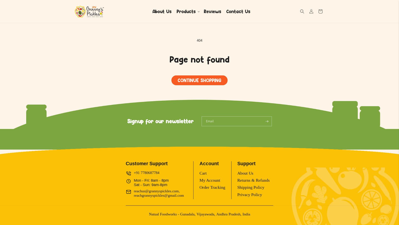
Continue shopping (199, 80)
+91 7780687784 (146, 173)
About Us (245, 173)
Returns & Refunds (253, 180)
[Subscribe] (267, 121)
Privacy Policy (249, 194)
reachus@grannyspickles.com (156, 191)
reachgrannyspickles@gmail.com (159, 195)
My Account (210, 180)
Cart (203, 173)
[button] (187, 11)
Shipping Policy (250, 187)
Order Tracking (212, 187)
